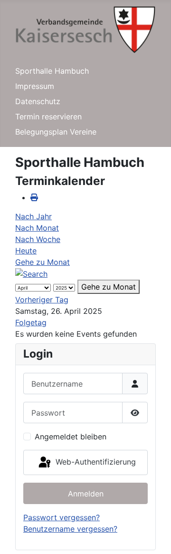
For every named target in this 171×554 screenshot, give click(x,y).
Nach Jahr (33, 216)
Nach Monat (37, 228)
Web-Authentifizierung (94, 462)
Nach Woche (37, 239)
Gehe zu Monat (42, 262)
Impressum (34, 86)
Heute (26, 250)
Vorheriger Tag (41, 299)
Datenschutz (37, 101)
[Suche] (31, 273)
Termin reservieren (48, 116)
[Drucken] (34, 197)
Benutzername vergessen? (70, 529)
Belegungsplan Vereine (55, 131)
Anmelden (86, 493)
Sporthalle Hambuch (52, 71)
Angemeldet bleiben (70, 436)
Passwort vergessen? (61, 517)
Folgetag (31, 322)
